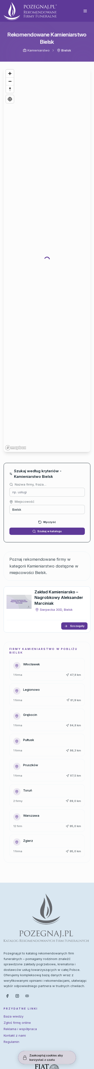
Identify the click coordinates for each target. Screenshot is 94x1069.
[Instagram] (17, 996)
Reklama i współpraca (20, 1029)
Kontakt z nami (15, 1035)
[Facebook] (7, 996)
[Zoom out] (10, 81)
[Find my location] (10, 99)
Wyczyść (49, 522)
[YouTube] (27, 996)
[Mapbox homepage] (15, 448)
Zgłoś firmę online (17, 1023)
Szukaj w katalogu (49, 531)
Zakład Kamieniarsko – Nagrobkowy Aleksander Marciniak (58, 597)
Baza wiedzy (13, 1016)
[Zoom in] (10, 73)
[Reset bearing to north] (10, 89)
